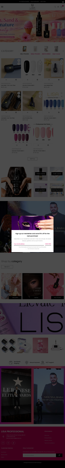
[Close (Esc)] (63, 2)
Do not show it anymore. (33, 248)
